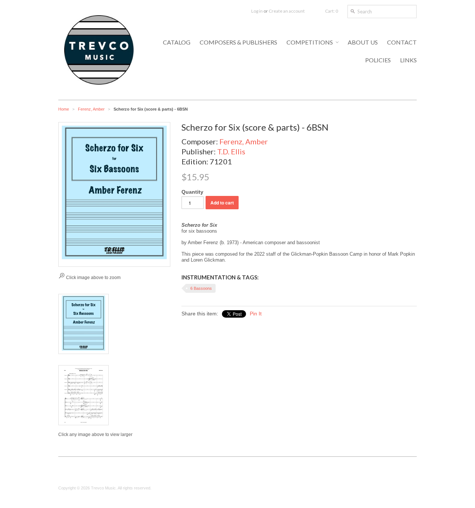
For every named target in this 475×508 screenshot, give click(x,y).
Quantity (192, 192)
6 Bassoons (201, 288)
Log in (257, 11)
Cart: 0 (331, 11)
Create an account (287, 11)
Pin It (256, 314)
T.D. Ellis (231, 151)
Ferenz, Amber (91, 109)
